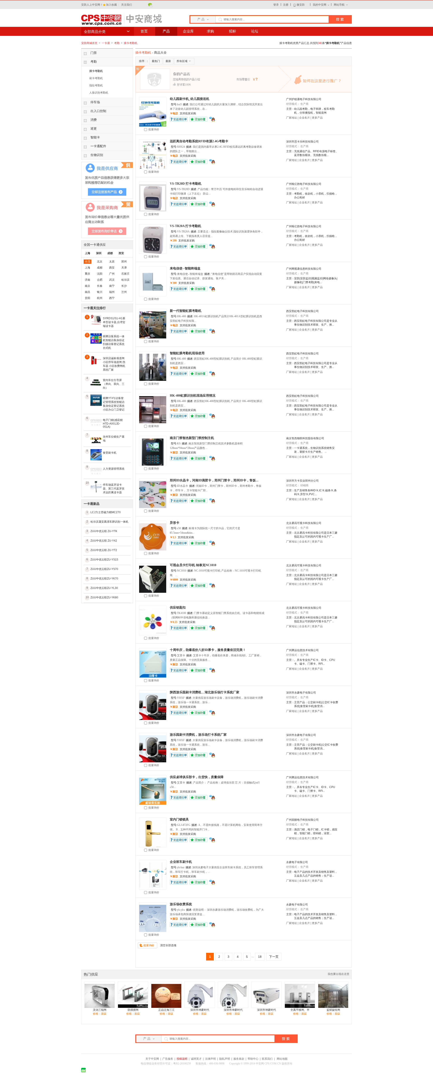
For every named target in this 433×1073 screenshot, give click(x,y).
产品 (166, 31)
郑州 (124, 261)
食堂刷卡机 (109, 452)
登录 (276, 4)
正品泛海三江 (166, 1009)
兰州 (124, 292)
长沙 (124, 285)
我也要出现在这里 (338, 974)
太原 (112, 261)
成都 (110, 253)
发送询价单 (179, 119)
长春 (99, 285)
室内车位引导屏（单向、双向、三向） (113, 384)
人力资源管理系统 (113, 468)
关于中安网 (152, 1058)
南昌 (87, 292)
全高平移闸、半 (299, 1009)
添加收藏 (198, 119)
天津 (124, 267)
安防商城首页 (89, 43)
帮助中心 (253, 1058)
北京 (99, 261)
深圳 (98, 253)
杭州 (99, 298)
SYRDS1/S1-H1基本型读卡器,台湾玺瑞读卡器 (114, 322)
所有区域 (182, 61)
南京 (87, 285)
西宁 (112, 298)
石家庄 (125, 273)
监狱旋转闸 (333, 1009)
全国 (87, 261)
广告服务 (167, 1058)
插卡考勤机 (130, 43)
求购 (210, 31)
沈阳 (99, 273)
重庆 (87, 273)
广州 (112, 273)
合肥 (99, 279)
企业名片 (304, 117)
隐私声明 (224, 1058)
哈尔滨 (125, 279)
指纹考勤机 (96, 85)
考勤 (117, 43)
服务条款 (238, 1058)
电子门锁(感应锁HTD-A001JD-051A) (113, 423)
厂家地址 (291, 117)
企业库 (188, 31)
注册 (285, 4)
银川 (99, 292)
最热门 (156, 61)
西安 (121, 253)
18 (260, 956)
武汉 (112, 279)
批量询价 (153, 129)
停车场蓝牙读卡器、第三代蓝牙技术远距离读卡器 (113, 488)
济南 (87, 279)
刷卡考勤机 (96, 78)
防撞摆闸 (133, 1009)
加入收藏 (111, 4)
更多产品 (317, 117)
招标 (232, 31)
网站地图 (282, 1058)
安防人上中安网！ (92, 4)
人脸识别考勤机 (98, 92)
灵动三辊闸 (99, 1009)
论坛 (254, 31)
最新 (168, 61)
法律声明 (210, 1058)
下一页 (274, 956)
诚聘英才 (196, 1058)
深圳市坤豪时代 (199, 1009)
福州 (112, 292)
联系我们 (267, 1058)
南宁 (112, 285)
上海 (87, 253)
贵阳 (87, 298)
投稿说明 (182, 1058)
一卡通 (106, 43)
